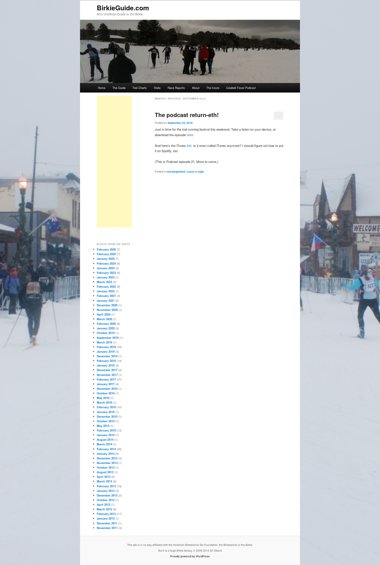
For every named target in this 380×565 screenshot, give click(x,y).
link (189, 145)
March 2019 (104, 342)
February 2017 (106, 379)
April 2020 (103, 314)
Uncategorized (176, 171)
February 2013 (106, 486)
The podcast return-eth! (187, 115)
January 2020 (106, 328)
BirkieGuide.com (123, 7)
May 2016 (103, 398)
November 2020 (107, 310)
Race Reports (176, 88)
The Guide (119, 88)
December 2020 (107, 305)
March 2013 (104, 481)
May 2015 (103, 426)
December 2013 (107, 458)
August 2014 (105, 439)
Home (101, 88)
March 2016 (104, 402)
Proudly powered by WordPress (190, 556)
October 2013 (106, 467)
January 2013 (106, 491)
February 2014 (106, 449)
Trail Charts (139, 88)
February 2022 (106, 286)
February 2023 (106, 273)
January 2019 (106, 351)
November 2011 (107, 528)
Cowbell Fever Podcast (241, 88)
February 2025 (106, 254)
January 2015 (106, 435)
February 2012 (106, 514)
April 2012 (103, 504)
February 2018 (106, 361)
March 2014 (104, 444)
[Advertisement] (114, 161)
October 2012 (106, 500)
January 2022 (106, 291)
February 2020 (106, 323)
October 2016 (106, 393)
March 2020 (104, 319)
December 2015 (107, 416)
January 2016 (106, 412)
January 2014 (106, 453)
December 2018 (107, 356)
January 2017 (106, 384)
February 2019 (106, 347)
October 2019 (106, 333)
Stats (157, 88)
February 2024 (106, 263)
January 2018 (106, 365)
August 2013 (105, 472)
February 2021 (106, 296)
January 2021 (106, 300)
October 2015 (106, 421)
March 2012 (104, 509)
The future (212, 88)
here (190, 134)
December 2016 (107, 388)
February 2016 (106, 407)
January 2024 (106, 268)
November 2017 (107, 375)
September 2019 (108, 338)
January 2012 (106, 518)
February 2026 (106, 249)
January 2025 (106, 258)
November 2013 (107, 463)
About (195, 88)
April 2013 (103, 477)
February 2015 (106, 430)
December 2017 (107, 370)
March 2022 (104, 282)
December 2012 (107, 495)
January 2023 (106, 277)
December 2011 (107, 523)
